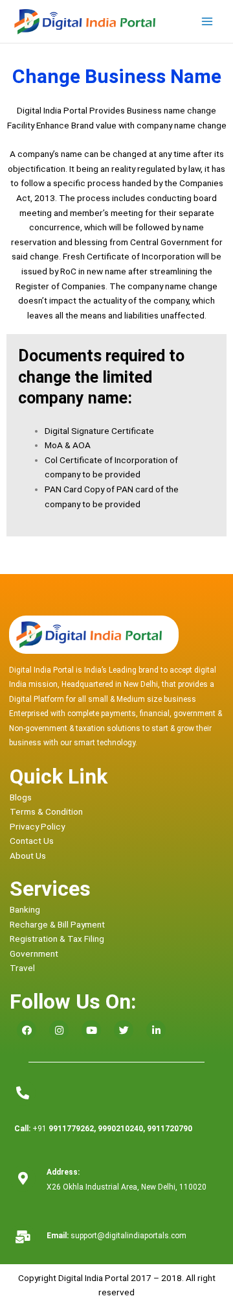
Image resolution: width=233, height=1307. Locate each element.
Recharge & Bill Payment (57, 924)
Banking (25, 909)
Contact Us (32, 840)
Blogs (21, 797)
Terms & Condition (46, 811)
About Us (28, 855)
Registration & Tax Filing (57, 938)
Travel (22, 968)
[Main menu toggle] (207, 21)
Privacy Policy (37, 826)
